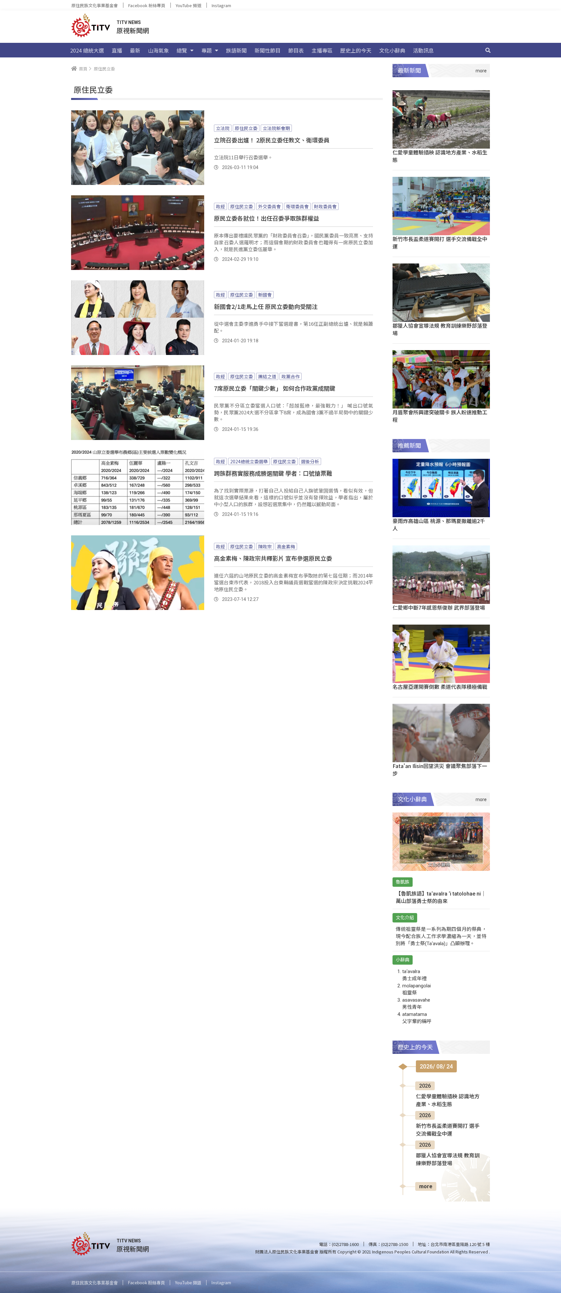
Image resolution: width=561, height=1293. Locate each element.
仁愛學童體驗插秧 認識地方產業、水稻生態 (440, 156)
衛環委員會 (297, 206)
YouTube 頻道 (188, 5)
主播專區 (322, 50)
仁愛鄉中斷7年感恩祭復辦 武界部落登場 (439, 607)
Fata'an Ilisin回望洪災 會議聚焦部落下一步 (440, 769)
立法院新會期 (276, 128)
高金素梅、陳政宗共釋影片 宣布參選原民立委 (273, 558)
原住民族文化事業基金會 (94, 5)
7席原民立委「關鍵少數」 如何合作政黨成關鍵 (274, 388)
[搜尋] (488, 50)
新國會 (265, 294)
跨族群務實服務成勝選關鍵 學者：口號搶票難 (273, 473)
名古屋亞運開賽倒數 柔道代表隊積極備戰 (440, 686)
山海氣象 (158, 50)
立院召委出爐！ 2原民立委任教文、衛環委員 (272, 140)
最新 (135, 50)
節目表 (296, 50)
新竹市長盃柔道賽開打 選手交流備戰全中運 (440, 242)
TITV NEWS (129, 22)
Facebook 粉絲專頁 (146, 5)
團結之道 (267, 376)
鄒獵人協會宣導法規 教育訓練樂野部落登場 (440, 329)
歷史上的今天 (355, 50)
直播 (117, 50)
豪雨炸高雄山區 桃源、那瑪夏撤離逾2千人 (439, 524)
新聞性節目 (267, 50)
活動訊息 (423, 50)
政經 (220, 206)
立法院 (223, 128)
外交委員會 (269, 206)
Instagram (221, 5)
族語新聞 (236, 50)
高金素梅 (286, 546)
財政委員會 (325, 206)
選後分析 (310, 461)
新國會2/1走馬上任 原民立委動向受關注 (266, 306)
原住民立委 (246, 128)
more (425, 1186)
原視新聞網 (133, 30)
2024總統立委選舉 (249, 461)
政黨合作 (290, 376)
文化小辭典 (392, 50)
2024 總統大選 (87, 50)
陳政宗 (265, 546)
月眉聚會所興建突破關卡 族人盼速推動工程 (440, 415)
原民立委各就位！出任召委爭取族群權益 (266, 218)
